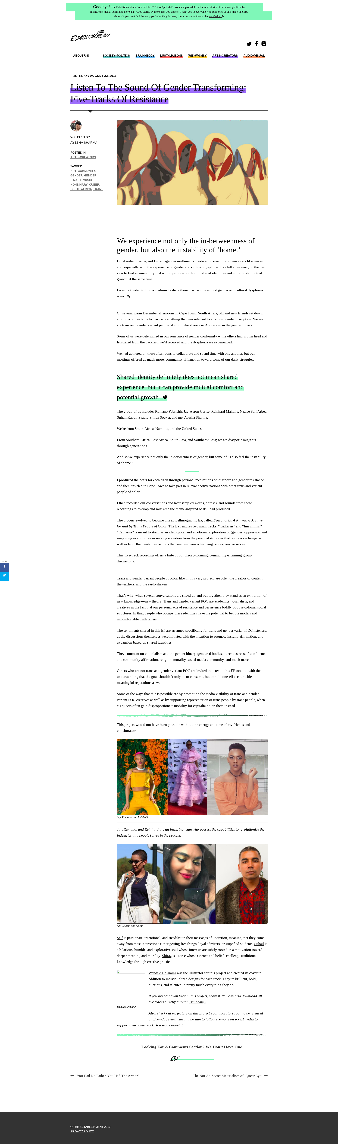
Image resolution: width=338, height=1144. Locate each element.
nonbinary (79, 184)
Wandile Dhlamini (162, 973)
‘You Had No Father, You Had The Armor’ (107, 1076)
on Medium (215, 16)
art (73, 170)
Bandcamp (197, 1002)
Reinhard (152, 829)
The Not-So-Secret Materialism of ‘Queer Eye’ (227, 1076)
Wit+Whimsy (197, 55)
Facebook (257, 44)
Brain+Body (145, 55)
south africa (81, 189)
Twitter (250, 44)
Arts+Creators (225, 55)
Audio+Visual (254, 55)
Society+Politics (116, 55)
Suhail (259, 944)
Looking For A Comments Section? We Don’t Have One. (192, 1047)
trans (98, 189)
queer (94, 184)
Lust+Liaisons (171, 55)
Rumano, (130, 829)
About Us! (81, 55)
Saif (120, 938)
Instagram (264, 44)
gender (76, 175)
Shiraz (166, 956)
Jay (119, 829)
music (87, 180)
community (86, 170)
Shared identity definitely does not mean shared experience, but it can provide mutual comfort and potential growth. (180, 387)
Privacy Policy (82, 1131)
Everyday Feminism (168, 1019)
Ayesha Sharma (83, 142)
